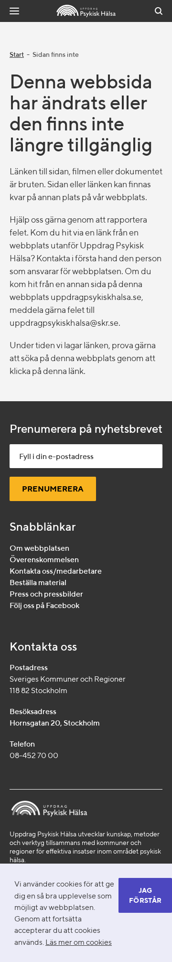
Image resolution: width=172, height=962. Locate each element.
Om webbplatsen (39, 548)
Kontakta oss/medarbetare (56, 571)
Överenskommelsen (44, 559)
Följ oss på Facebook (44, 605)
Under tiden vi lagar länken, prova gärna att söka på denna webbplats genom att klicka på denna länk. (83, 358)
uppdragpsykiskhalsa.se (96, 297)
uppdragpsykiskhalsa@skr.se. (65, 323)
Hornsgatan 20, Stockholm (55, 722)
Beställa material (38, 582)
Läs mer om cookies (78, 942)
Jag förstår (145, 895)
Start (17, 54)
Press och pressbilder (46, 594)
